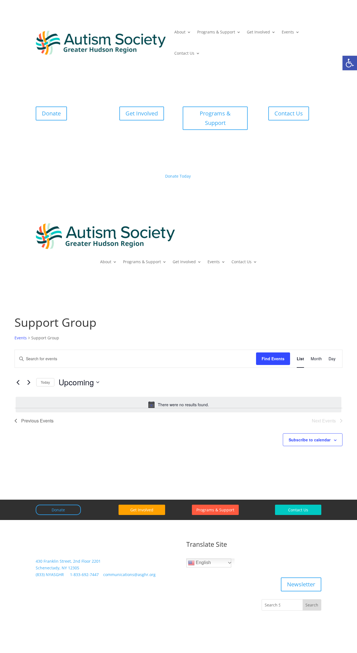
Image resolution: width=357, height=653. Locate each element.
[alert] (178, 404)
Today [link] (45, 382)
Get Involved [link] (258, 32)
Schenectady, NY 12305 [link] (57, 567)
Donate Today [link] (178, 176)
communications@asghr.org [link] (129, 574)
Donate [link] (51, 113)
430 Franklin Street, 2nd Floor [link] (68, 561)
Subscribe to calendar (310, 439)
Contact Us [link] (184, 53)
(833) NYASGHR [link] (50, 574)
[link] (349, 63)
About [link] (179, 32)
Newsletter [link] (301, 584)
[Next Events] (28, 382)
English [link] (203, 562)
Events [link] (288, 32)
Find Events (273, 358)
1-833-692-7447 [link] (84, 574)
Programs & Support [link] (216, 32)
